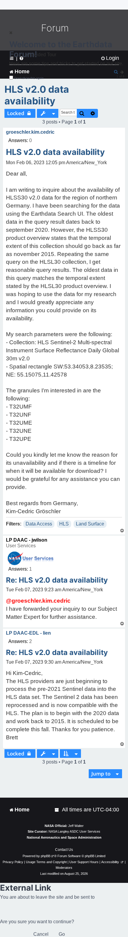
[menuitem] (57, 810)
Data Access (39, 523)
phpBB (45, 856)
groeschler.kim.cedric (30, 132)
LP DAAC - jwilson (26, 540)
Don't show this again (29, 78)
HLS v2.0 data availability (36, 95)
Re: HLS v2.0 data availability (57, 580)
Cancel (41, 934)
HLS (64, 523)
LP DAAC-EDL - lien (28, 633)
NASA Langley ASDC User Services (74, 831)
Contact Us (64, 850)
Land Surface (90, 523)
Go (62, 934)
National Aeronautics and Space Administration (64, 837)
